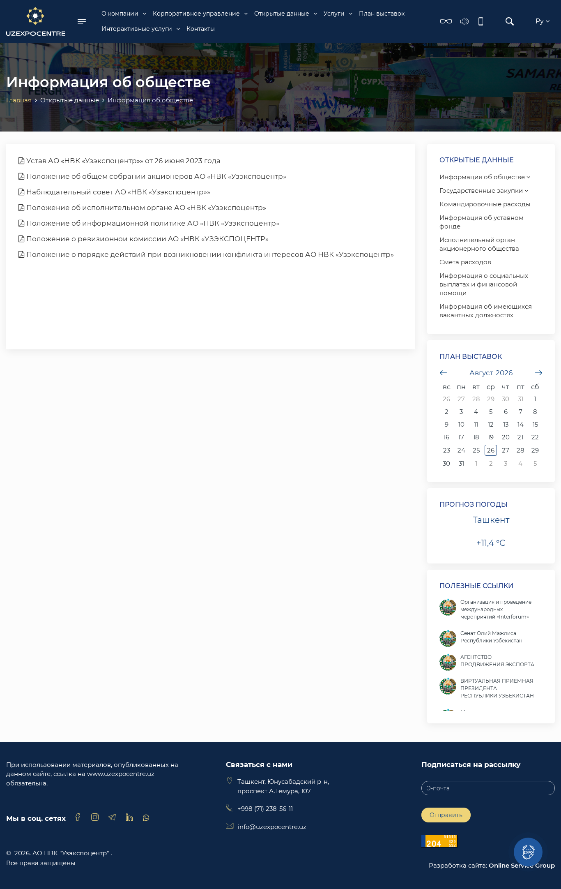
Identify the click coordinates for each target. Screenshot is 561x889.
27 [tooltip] (461, 399)
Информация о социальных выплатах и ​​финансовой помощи (483, 284)
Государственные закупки (481, 190)
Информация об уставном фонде (481, 222)
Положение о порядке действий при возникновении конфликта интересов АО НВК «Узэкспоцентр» (209, 254)
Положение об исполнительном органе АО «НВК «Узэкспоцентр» (145, 207)
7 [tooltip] (520, 412)
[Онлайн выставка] (528, 852)
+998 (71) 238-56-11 (265, 809)
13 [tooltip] (505, 424)
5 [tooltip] (490, 412)
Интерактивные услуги (136, 28)
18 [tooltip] (476, 437)
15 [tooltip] (535, 424)
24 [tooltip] (461, 450)
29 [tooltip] (490, 399)
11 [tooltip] (476, 424)
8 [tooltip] (535, 412)
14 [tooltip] (520, 424)
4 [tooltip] (476, 412)
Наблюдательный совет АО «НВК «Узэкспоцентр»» (117, 192)
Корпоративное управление (196, 13)
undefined (443, 373)
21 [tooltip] (520, 437)
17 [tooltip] (461, 437)
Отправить (446, 815)
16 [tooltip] (446, 437)
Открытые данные (281, 13)
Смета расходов (465, 262)
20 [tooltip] (506, 437)
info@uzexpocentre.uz (272, 827)
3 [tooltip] (461, 412)
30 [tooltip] (505, 399)
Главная (19, 100)
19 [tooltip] (491, 437)
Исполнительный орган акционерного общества (479, 244)
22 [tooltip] (535, 437)
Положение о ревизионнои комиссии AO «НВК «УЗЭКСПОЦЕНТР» (147, 239)
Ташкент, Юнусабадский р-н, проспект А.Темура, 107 (283, 786)
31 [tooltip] (520, 399)
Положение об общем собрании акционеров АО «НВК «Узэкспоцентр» (155, 176)
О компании (119, 13)
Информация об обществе (483, 177)
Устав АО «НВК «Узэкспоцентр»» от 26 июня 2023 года (123, 161)
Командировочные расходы (485, 204)
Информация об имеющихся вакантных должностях (485, 310)
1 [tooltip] (535, 399)
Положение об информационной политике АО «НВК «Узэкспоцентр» (152, 223)
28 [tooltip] (476, 399)
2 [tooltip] (446, 412)
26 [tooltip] (446, 399)
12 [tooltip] (491, 424)
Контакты (200, 28)
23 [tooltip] (446, 450)
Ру (540, 21)
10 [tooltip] (461, 424)
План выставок (382, 13)
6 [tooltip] (506, 412)
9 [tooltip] (446, 424)
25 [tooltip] (476, 450)
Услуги (334, 13)
